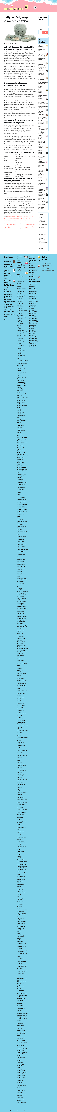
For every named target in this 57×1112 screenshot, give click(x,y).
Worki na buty (20, 1025)
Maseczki (19, 588)
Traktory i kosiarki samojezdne (21, 967)
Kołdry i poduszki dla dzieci (21, 502)
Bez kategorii (20, 357)
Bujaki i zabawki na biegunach (22, 364)
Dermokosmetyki (21, 384)
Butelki (18, 367)
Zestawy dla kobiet (22, 1089)
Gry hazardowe (21, 447)
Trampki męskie (21, 972)
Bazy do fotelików (21, 355)
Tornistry (19, 963)
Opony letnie (20, 678)
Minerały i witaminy (22, 616)
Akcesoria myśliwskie (20, 302)
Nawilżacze (20, 633)
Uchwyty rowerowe (22, 982)
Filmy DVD (19, 424)
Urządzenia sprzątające (20, 1004)
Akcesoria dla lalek (22, 280)
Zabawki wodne (21, 1075)
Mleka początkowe (22, 620)
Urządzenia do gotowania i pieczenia (21, 1000)
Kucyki (18, 556)
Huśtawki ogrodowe (22, 469)
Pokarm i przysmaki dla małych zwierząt (22, 738)
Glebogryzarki (21, 434)
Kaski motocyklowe (22, 482)
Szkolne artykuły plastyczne (21, 944)
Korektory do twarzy (20, 515)
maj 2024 (31, 330)
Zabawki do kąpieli (22, 1049)
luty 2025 (31, 315)
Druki (18, 407)
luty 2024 (31, 335)
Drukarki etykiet (21, 400)
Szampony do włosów (20, 937)
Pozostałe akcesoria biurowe (22, 754)
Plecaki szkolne (21, 720)
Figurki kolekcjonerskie (21, 418)
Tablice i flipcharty (22, 950)
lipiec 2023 (32, 347)
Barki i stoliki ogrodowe (20, 347)
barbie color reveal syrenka (14, 217)
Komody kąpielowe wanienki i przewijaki (22, 507)
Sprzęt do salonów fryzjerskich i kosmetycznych (22, 911)
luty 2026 (31, 295)
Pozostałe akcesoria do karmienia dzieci (21, 764)
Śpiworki (19, 908)
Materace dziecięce (22, 591)
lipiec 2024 (32, 327)
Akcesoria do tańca (22, 290)
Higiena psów (20, 462)
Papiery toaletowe (22, 682)
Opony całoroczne (22, 677)
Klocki (18, 486)
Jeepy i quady (20, 476)
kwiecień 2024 (33, 332)
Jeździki (19, 477)
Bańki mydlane (21, 345)
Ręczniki (19, 844)
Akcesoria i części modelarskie (21, 296)
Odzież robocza (21, 662)
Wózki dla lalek (21, 1030)
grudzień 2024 (33, 318)
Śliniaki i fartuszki (21, 891)
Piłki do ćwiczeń (21, 705)
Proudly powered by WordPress (15, 1110)
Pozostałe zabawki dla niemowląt (22, 803)
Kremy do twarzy (21, 544)
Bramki (19, 362)
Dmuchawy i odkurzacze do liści (22, 393)
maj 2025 (31, 310)
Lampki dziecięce (21, 560)
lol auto (29, 217)
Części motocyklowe (20, 379)
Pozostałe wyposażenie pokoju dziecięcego (22, 797)
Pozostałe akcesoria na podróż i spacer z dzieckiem (21, 783)
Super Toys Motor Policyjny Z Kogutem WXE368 (10, 225)
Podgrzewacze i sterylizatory (21, 723)
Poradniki (19, 747)
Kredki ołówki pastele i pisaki (21, 542)
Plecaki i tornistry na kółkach (21, 714)
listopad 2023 (33, 340)
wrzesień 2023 (33, 343)
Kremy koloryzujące (22, 549)
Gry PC (19, 449)
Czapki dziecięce (21, 377)
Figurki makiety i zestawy (21, 421)
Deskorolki (20, 390)
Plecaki (19, 712)
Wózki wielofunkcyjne (21, 1036)
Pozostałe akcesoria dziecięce (22, 778)
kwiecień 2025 (33, 312)
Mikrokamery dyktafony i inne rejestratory (21, 613)
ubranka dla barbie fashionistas (16, 218)
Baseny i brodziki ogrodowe (21, 352)
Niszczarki (19, 640)
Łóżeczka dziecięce (22, 578)
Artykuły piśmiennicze (20, 329)
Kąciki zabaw (20, 479)
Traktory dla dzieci (22, 965)
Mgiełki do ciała (21, 600)
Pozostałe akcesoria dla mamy (20, 759)
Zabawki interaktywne (20, 1068)
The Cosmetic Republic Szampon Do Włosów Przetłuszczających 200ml (9, 313)
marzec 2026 (32, 293)
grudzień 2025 (33, 298)
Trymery (19, 975)
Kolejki (18, 496)
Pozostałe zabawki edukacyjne (22, 806)
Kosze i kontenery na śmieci (21, 537)
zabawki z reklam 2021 (20, 220)
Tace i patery (20, 951)
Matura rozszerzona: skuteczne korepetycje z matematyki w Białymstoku (42, 218)
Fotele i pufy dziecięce (20, 426)
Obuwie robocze (21, 653)
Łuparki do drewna (22, 580)
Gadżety (19, 432)
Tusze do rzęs (20, 977)
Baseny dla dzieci (21, 350)
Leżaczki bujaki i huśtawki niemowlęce (21, 569)
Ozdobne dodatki (21, 680)
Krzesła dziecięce (21, 554)
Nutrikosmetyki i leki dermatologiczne (22, 649)
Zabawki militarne (21, 1070)
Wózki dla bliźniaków (19, 1028)
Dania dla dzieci (21, 382)
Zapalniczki (20, 1080)
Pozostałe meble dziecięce (21, 793)
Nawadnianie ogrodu (20, 631)
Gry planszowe (21, 451)
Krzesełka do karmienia (20, 552)
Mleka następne (21, 618)
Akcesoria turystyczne (20, 314)
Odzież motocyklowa (20, 659)
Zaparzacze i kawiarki (20, 1083)
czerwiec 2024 (33, 328)
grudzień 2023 (33, 338)
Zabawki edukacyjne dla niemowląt (21, 1057)
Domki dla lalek (21, 395)
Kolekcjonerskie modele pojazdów (21, 498)
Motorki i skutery (21, 625)
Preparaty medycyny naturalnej (20, 817)
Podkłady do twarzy (22, 725)
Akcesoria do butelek (20, 282)
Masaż (18, 586)
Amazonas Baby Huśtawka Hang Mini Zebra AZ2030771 (29, 225)
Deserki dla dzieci (21, 385)
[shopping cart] (35, 7)
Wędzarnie (20, 1012)
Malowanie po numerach (20, 584)
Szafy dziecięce (21, 935)
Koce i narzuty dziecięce (21, 490)
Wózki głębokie (21, 1032)
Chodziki (19, 375)
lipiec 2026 (32, 288)
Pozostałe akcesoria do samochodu (20, 774)
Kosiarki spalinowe (22, 521)
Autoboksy (20, 338)
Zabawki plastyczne (22, 1074)
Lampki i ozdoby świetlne (21, 562)
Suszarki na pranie (22, 930)
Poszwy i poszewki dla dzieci (22, 751)
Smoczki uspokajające (20, 897)
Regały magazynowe (20, 855)
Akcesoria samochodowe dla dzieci (22, 310)
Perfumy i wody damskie (21, 694)
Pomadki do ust (21, 745)
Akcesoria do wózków (20, 292)
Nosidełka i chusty (21, 645)
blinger (25, 217)
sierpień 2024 (33, 325)
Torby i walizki (20, 958)
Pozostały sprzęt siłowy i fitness (21, 813)
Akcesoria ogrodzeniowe (21, 306)
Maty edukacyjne (21, 593)
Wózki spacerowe (21, 1034)
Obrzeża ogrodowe (22, 652)
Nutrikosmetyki (21, 647)
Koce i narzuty (21, 487)
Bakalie (19, 340)
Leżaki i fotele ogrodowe (20, 574)
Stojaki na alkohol (21, 921)
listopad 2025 (33, 300)
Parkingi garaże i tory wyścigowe (21, 684)
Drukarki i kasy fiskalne (21, 403)
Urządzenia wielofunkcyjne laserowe (21, 1008)
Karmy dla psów (21, 481)
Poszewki (19, 749)
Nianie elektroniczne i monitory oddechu (22, 636)
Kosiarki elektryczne (20, 518)
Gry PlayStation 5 (21, 454)
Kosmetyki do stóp (22, 531)
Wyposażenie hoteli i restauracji (22, 1043)
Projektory (20, 826)
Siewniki (19, 886)
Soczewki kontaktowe (20, 900)
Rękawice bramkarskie (20, 858)
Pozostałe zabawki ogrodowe (22, 810)
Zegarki (19, 1087)
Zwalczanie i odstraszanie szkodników (20, 1099)
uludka (7, 43)
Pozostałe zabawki (22, 801)
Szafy (18, 933)
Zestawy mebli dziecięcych (21, 1091)
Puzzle (18, 836)
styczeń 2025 (33, 317)
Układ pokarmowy (22, 993)
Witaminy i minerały (22, 1013)
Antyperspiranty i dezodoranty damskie (21, 318)
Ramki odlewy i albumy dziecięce (21, 842)
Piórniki (19, 709)
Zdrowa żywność (21, 1085)
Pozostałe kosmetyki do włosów (20, 789)
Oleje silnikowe (21, 672)
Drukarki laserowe (22, 405)
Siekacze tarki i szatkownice (21, 883)
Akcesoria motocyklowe (20, 299)
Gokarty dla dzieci (22, 437)
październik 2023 (33, 342)
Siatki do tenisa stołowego (21, 880)
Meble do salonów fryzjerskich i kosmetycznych (22, 596)
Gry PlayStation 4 (21, 452)
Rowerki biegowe (21, 864)
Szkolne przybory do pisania (21, 947)
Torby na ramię (21, 960)
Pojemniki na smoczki (20, 734)
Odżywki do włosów (22, 663)
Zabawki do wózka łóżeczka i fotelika (22, 1053)
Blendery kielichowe (22, 360)
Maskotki (19, 590)
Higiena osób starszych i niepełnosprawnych (22, 459)
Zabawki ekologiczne (20, 1061)
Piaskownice (20, 700)
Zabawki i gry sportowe (20, 1064)
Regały (19, 849)
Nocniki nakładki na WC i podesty (22, 642)
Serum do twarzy (21, 878)
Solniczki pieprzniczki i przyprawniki (20, 904)
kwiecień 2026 (33, 291)
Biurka (18, 358)
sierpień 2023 (32, 345)
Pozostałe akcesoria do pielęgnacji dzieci (21, 769)
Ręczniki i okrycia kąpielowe (21, 847)
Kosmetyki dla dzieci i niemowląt (21, 525)
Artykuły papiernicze (20, 326)
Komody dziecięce (22, 504)
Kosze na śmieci (21, 539)
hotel (18, 464)
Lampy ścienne (21, 565)
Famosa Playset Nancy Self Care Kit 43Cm (43, 226)
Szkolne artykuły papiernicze (21, 940)
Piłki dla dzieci (20, 704)
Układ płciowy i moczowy (21, 991)
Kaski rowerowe (21, 484)
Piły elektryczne (21, 707)
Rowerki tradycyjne (22, 866)
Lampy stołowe (21, 566)
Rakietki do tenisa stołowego (21, 838)
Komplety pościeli (22, 509)
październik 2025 (33, 302)
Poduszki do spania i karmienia (22, 731)
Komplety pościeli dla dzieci (22, 512)
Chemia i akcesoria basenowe (22, 373)
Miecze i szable (21, 610)
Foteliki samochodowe (21, 430)
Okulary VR (20, 670)
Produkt (19, 824)
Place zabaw (20, 710)
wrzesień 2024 (33, 323)
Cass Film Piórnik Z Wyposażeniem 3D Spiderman (43, 232)
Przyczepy (20, 834)
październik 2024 (33, 322)
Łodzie (18, 576)
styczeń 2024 (33, 337)
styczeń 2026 (33, 297)
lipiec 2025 (32, 307)
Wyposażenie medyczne (20, 1046)
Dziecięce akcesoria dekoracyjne (20, 410)
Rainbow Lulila (13, 8)
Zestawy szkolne (21, 1094)
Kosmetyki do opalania (20, 528)
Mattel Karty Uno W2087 (42, 247)
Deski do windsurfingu (20, 388)
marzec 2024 (33, 333)
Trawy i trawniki (21, 973)
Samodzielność (21, 876)
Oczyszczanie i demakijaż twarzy (21, 656)
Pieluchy (19, 702)
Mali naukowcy (21, 581)
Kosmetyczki (20, 523)
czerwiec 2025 (33, 308)
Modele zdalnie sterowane (21, 622)
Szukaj (40, 29)
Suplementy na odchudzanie (21, 927)
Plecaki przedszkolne (20, 718)
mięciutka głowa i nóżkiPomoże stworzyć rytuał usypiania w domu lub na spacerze (21, 605)
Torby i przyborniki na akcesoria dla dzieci (22, 955)
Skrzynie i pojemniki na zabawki (22, 888)
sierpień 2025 (33, 305)
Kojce (18, 494)
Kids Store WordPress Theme (33, 1110)
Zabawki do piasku (22, 1050)
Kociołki (19, 493)
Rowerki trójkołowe (22, 868)
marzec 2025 (32, 313)
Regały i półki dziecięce (20, 852)
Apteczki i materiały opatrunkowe (22, 322)
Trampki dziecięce (22, 970)
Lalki (18, 558)
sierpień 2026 (33, 286)
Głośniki (19, 436)
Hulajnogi (19, 466)
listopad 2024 (33, 320)
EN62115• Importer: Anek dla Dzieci (22, 414)
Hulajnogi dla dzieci (22, 467)
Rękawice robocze (22, 861)
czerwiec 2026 (33, 290)
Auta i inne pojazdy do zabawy (22, 336)
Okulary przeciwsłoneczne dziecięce (22, 666)
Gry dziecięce (20, 446)
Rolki (18, 863)
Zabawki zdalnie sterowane (21, 1078)
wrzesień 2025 (33, 303)
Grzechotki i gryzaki (22, 456)
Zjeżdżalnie (20, 1096)
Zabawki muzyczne (22, 1072)
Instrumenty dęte (21, 474)
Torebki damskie (21, 962)
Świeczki (19, 931)
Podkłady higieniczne (20, 728)
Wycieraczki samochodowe (21, 1039)
